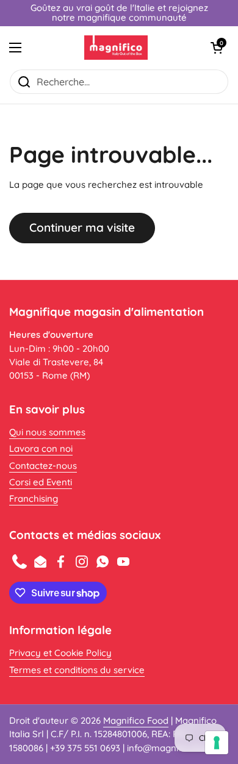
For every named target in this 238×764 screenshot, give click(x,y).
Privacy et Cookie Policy (60, 653)
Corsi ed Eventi (40, 482)
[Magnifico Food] (116, 47)
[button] (216, 47)
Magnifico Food (135, 720)
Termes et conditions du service (77, 670)
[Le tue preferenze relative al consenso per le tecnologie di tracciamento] (216, 742)
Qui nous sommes (47, 432)
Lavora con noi (41, 448)
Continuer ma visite (82, 227)
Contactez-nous (43, 465)
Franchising (33, 498)
